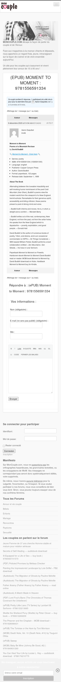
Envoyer (13, 398)
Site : (12, 331)
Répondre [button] (37, 123)
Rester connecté (13, 445)
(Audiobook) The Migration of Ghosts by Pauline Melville (29, 575)
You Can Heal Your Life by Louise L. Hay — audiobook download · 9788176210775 (28, 655)
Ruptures (7, 527)
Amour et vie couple (12, 504)
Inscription (8, 454)
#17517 (50, 123)
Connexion (9, 450)
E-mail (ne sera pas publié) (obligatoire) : (29, 320)
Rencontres (8, 522)
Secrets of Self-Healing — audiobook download (25, 550)
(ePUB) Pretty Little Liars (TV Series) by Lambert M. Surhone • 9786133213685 (27, 607)
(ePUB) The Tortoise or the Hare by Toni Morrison (26, 628)
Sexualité (7, 532)
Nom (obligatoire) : (19, 309)
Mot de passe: (9, 439)
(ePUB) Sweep (10, 640)
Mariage (7, 518)
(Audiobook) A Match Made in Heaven (21, 592)
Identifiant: (8, 431)
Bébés (6, 508)
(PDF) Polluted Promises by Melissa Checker (24, 563)
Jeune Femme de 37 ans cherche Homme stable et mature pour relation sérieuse (27, 545)
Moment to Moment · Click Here (24, 154)
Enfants (6, 513)
